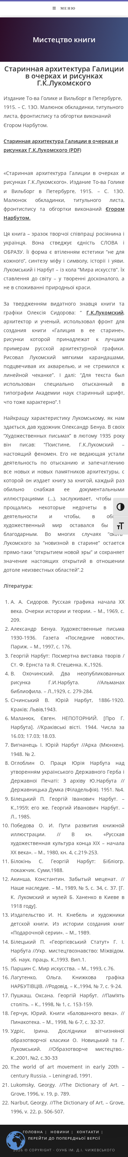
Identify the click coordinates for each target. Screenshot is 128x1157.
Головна (33, 1131)
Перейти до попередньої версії (64, 1138)
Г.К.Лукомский (104, 312)
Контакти (88, 1131)
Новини (59, 1131)
